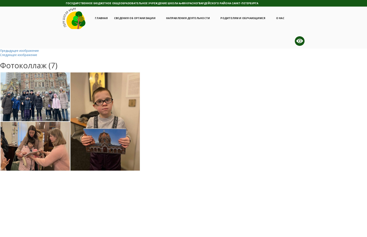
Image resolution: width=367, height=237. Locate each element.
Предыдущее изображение (19, 51)
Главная (101, 18)
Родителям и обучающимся (242, 18)
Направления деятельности (188, 18)
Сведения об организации (134, 18)
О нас (280, 18)
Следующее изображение (18, 55)
